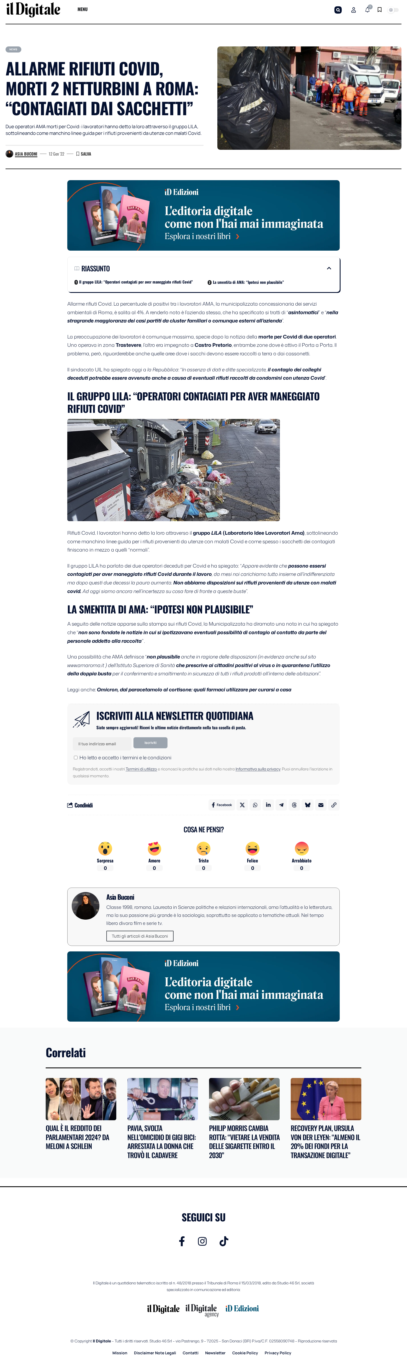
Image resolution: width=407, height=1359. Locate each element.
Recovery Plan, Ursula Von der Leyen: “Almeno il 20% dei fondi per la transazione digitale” (325, 1141)
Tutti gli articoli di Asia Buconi (140, 936)
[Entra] (353, 10)
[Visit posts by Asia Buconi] (9, 154)
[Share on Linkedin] (268, 804)
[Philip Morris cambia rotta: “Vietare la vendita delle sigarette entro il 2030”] (244, 1099)
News (13, 49)
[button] (338, 10)
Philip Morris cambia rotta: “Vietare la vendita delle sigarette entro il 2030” (244, 1141)
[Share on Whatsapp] (255, 804)
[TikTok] (224, 1241)
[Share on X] (242, 804)
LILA (217, 532)
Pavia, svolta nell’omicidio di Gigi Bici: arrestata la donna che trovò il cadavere (161, 1141)
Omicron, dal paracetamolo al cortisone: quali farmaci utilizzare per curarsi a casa (193, 689)
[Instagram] (202, 1241)
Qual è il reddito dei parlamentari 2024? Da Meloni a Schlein (77, 1137)
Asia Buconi (26, 154)
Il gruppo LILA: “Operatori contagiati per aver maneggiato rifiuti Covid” (136, 282)
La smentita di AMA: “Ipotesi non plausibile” (248, 282)
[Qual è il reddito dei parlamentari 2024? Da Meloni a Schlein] (81, 1099)
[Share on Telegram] (281, 804)
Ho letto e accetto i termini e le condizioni (125, 757)
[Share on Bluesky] (308, 804)
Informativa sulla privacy (258, 769)
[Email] (321, 804)
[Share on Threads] (294, 804)
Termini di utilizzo (141, 769)
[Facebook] (182, 1241)
